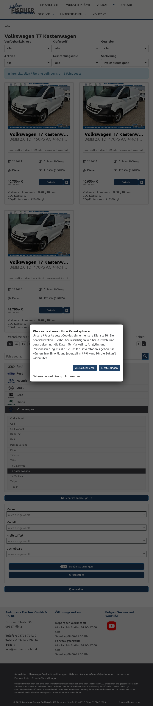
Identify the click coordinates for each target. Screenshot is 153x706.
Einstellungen (109, 367)
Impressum (72, 376)
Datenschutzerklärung (47, 376)
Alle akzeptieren (85, 367)
